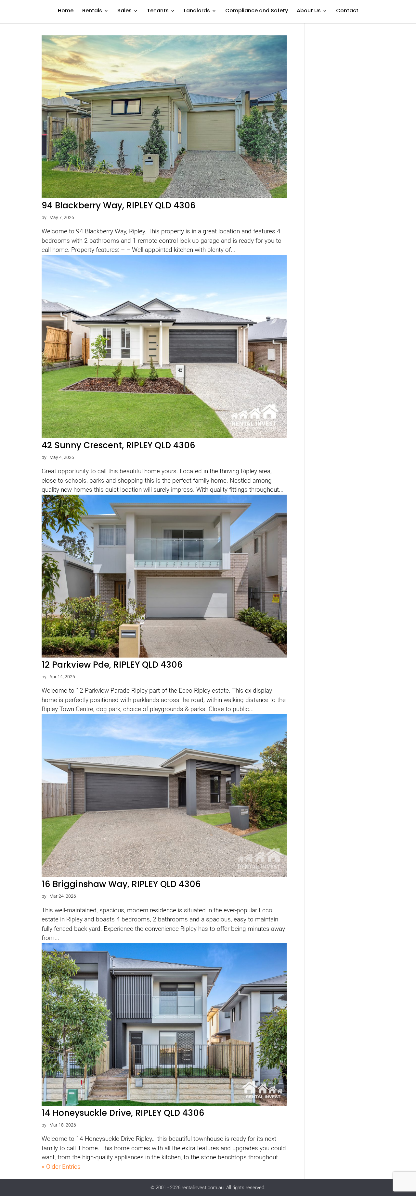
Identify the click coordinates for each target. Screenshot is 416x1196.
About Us (309, 11)
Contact (347, 11)
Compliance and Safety (256, 11)
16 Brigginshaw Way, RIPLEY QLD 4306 (121, 884)
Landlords (197, 11)
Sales (124, 11)
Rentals (92, 11)
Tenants (158, 11)
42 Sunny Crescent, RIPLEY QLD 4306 (118, 445)
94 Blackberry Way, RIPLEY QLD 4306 (119, 205)
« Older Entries (61, 1166)
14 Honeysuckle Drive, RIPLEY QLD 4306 (123, 1113)
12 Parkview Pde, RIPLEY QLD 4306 (112, 665)
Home (65, 11)
